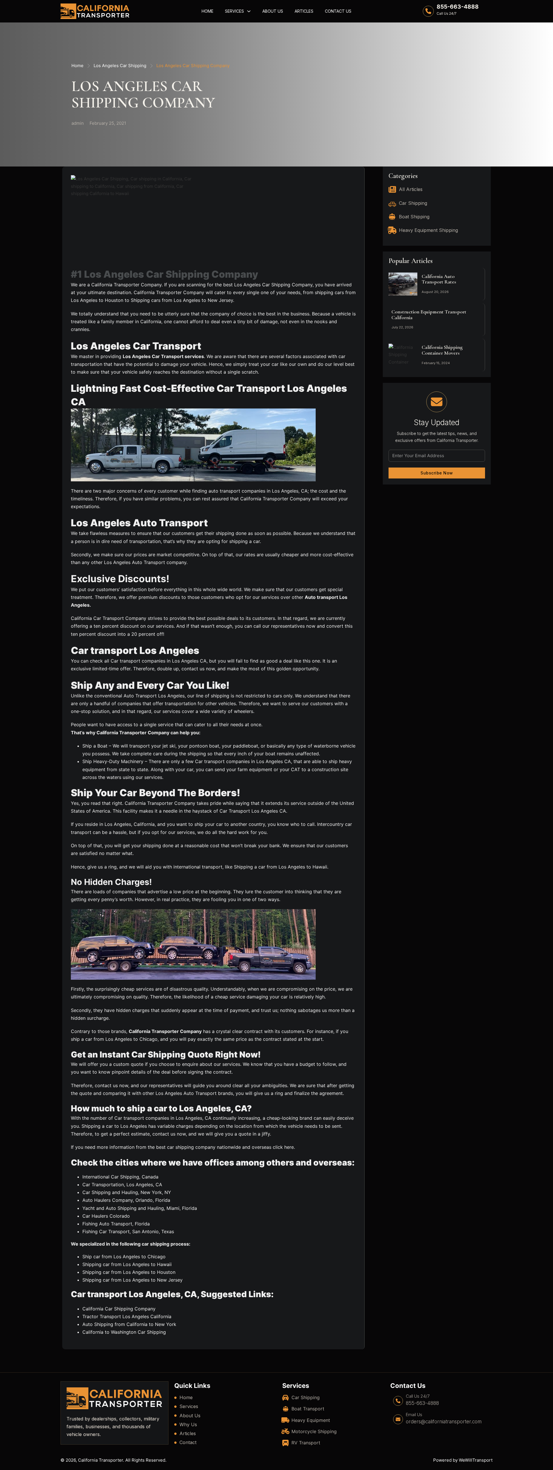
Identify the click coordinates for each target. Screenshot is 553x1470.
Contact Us (338, 11)
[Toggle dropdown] (249, 11)
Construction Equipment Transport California (428, 315)
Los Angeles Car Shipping (120, 65)
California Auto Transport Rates (439, 279)
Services (234, 11)
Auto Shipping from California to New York (129, 1324)
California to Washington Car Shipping (124, 1332)
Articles (304, 11)
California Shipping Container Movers (442, 350)
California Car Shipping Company (119, 1309)
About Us (272, 11)
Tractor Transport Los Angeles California (126, 1316)
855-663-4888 (458, 6)
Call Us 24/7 (417, 1396)
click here (283, 1147)
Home (207, 11)
